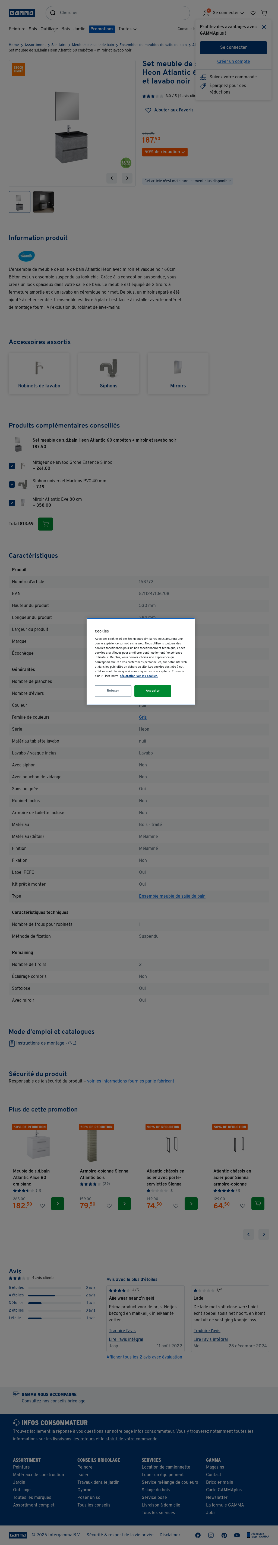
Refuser (113, 690)
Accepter (153, 690)
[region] (141, 661)
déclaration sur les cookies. (139, 676)
